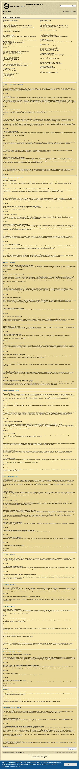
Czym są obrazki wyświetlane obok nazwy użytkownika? (14, 42)
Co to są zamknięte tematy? (8, 77)
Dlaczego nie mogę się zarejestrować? (10, 24)
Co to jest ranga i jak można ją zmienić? (10, 44)
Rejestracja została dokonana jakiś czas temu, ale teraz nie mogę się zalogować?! (18, 27)
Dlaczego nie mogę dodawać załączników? (11, 59)
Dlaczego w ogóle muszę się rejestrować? (11, 21)
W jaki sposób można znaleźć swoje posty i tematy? (50, 50)
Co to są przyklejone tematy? (8, 76)
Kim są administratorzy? (44, 21)
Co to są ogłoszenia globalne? (8, 74)
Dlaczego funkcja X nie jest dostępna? (47, 68)
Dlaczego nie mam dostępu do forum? (10, 58)
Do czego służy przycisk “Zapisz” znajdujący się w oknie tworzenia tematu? (17, 63)
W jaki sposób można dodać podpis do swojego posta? (13, 53)
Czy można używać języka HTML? (9, 70)
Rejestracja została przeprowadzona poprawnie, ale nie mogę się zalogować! (17, 25)
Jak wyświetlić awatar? (7, 43)
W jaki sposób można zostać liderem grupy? (48, 26)
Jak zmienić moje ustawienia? (8, 35)
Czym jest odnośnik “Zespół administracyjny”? (49, 30)
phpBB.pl (24, 218)
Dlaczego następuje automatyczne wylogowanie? (12, 30)
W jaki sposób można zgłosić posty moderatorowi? (12, 61)
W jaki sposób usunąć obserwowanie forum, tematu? (50, 58)
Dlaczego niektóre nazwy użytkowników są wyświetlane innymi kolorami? (54, 27)
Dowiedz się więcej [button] (15, 766)
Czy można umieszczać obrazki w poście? (11, 73)
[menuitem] (9, 11)
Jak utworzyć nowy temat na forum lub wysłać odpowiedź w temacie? (16, 51)
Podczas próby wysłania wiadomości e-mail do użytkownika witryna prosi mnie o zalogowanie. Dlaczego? (20, 47)
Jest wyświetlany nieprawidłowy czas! (10, 38)
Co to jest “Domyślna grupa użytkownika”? (48, 28)
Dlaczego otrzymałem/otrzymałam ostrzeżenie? (12, 60)
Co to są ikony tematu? (7, 79)
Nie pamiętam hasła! (7, 28)
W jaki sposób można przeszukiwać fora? (48, 45)
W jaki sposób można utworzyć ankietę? (10, 54)
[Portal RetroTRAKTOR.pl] (14, 6)
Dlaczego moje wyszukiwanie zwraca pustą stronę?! (50, 48)
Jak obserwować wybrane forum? (46, 57)
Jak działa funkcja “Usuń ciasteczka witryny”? (11, 31)
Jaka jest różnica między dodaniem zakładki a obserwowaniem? (52, 54)
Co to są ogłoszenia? (7, 75)
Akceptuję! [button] (70, 764)
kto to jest (41, 729)
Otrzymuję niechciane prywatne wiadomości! (48, 35)
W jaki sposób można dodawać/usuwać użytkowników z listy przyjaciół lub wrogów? (56, 41)
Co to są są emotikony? (7, 71)
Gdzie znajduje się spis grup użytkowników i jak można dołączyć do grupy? (54, 25)
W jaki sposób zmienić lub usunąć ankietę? (11, 57)
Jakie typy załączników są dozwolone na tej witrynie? (50, 62)
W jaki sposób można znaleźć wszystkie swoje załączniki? (51, 63)
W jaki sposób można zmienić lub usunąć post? (12, 52)
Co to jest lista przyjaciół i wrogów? (46, 40)
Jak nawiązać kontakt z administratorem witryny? (49, 72)
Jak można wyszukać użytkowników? (47, 49)
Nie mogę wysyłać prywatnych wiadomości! (48, 34)
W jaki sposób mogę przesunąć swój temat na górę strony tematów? (16, 65)
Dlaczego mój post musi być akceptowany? (11, 64)
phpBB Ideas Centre (69, 719)
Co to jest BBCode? (6, 69)
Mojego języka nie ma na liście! (9, 41)
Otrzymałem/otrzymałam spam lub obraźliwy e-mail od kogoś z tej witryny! (54, 36)
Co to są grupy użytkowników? (46, 24)
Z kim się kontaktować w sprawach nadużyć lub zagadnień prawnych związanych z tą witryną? (56, 70)
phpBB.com (37, 218)
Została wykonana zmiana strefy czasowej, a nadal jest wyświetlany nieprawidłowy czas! (19, 40)
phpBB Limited (40, 711)
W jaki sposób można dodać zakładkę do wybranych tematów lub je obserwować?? (55, 55)
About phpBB (57, 712)
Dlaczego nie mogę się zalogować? (9, 26)
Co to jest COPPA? (6, 22)
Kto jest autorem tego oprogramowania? (47, 67)
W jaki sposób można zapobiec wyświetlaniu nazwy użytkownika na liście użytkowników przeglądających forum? (19, 37)
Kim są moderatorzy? (44, 22)
